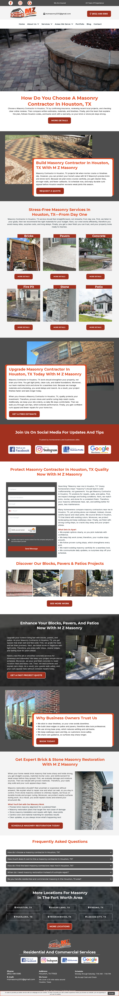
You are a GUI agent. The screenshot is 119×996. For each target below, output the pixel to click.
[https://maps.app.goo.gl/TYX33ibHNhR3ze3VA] (73, 449)
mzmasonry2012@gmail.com (58, 14)
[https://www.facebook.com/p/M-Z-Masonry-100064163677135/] (10, 3)
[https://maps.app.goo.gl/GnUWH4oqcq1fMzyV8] (29, 3)
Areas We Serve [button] (63, 24)
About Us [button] (32, 24)
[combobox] (10, 510)
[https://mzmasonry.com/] (23, 13)
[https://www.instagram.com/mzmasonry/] (20, 3)
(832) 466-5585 (14, 974)
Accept (111, 993)
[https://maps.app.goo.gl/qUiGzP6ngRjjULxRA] (69, 960)
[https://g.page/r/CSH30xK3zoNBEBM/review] (100, 449)
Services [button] (46, 24)
